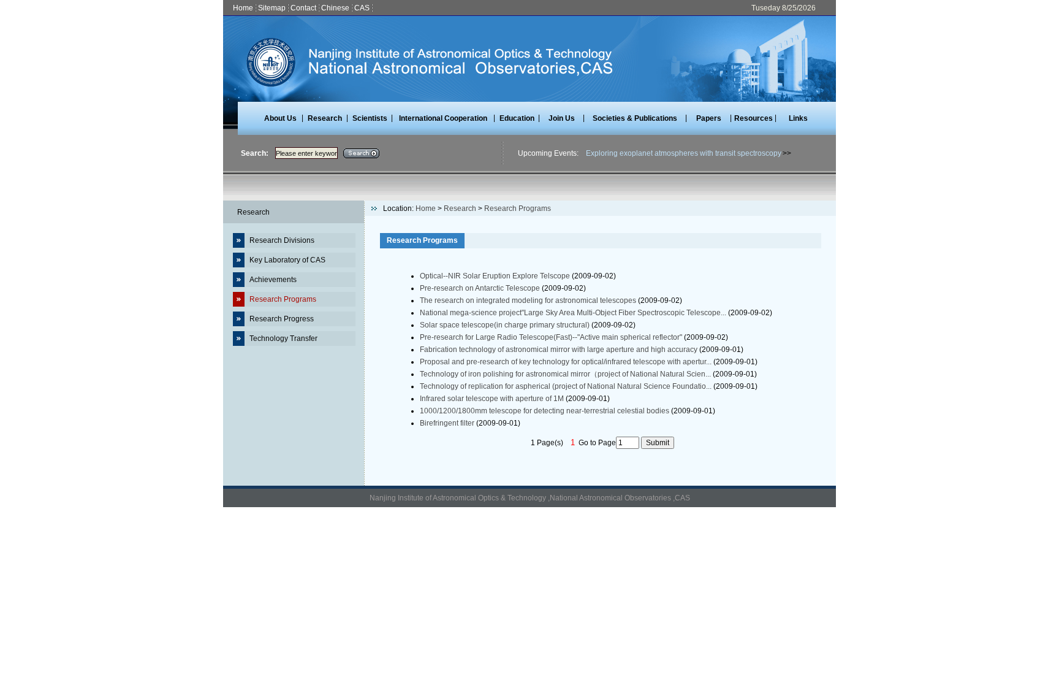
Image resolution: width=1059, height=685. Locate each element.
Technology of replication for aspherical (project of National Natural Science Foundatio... (566, 386)
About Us (280, 118)
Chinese (335, 8)
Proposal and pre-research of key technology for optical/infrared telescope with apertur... (566, 362)
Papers (708, 118)
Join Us (561, 118)
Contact (303, 8)
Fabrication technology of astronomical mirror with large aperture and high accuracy (558, 349)
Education (516, 118)
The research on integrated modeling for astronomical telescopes (528, 300)
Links (798, 118)
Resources (753, 118)
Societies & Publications (635, 118)
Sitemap (272, 8)
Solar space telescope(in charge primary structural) (505, 325)
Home (243, 8)
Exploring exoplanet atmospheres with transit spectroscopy (683, 153)
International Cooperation (443, 118)
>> (787, 153)
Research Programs (282, 299)
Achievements (273, 279)
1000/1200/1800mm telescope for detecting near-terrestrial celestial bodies (544, 411)
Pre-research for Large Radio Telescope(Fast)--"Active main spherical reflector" (551, 337)
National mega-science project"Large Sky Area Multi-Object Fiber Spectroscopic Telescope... (573, 312)
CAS (362, 8)
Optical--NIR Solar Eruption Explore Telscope (495, 276)
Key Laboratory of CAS (287, 260)
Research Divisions (281, 240)
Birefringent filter (447, 423)
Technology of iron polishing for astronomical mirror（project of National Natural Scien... (565, 374)
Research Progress (281, 319)
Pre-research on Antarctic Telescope (480, 288)
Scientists (369, 118)
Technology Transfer (283, 338)
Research (325, 118)
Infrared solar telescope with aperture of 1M (492, 398)
